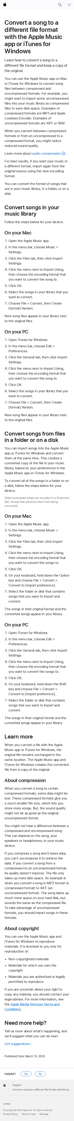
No (40, 1073)
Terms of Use (28, 1114)
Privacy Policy (10, 1114)
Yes (26, 1073)
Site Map (44, 1114)
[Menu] (69, 5)
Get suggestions (17, 1044)
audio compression (46, 153)
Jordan (6, 1104)
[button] (60, 5)
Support (16, 1085)
